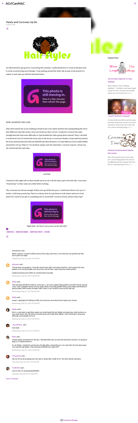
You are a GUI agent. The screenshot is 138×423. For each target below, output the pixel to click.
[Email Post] (7, 229)
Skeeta (14, 309)
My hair (47, 232)
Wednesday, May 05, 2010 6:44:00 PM (26, 350)
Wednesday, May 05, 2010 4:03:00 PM (26, 291)
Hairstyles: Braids (22, 232)
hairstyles (10, 232)
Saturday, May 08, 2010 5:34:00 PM (25, 374)
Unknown (15, 264)
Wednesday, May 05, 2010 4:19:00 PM (26, 303)
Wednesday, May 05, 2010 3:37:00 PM (26, 258)
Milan (14, 337)
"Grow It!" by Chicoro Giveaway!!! (119, 116)
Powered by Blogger (70, 420)
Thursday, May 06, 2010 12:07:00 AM (25, 362)
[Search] (27, 3)
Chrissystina (16, 356)
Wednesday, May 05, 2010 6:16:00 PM (26, 331)
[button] (7, 28)
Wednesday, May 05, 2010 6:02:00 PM (26, 319)
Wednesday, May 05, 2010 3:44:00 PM (26, 276)
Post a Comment (12, 379)
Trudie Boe (16, 368)
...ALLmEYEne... (17, 325)
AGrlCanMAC (15, 3)
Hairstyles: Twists (36, 232)
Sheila (14, 282)
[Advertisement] (47, 400)
